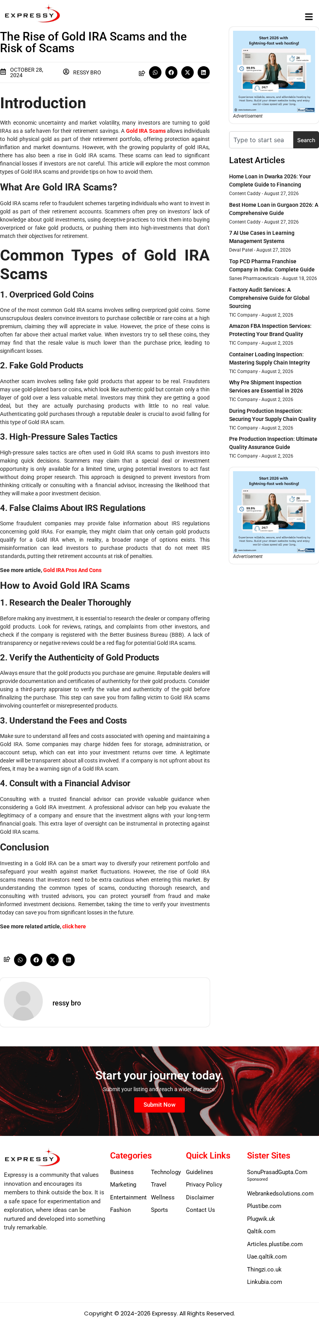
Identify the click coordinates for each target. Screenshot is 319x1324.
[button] (308, 16)
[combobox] (261, 139)
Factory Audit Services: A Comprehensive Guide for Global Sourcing (269, 298)
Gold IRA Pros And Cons (72, 570)
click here (74, 926)
